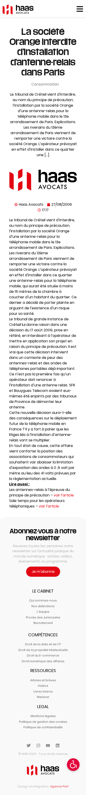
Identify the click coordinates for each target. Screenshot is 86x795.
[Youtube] (48, 745)
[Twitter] (29, 745)
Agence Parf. (59, 786)
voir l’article (64, 495)
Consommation (45, 84)
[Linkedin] (57, 745)
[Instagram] (38, 745)
